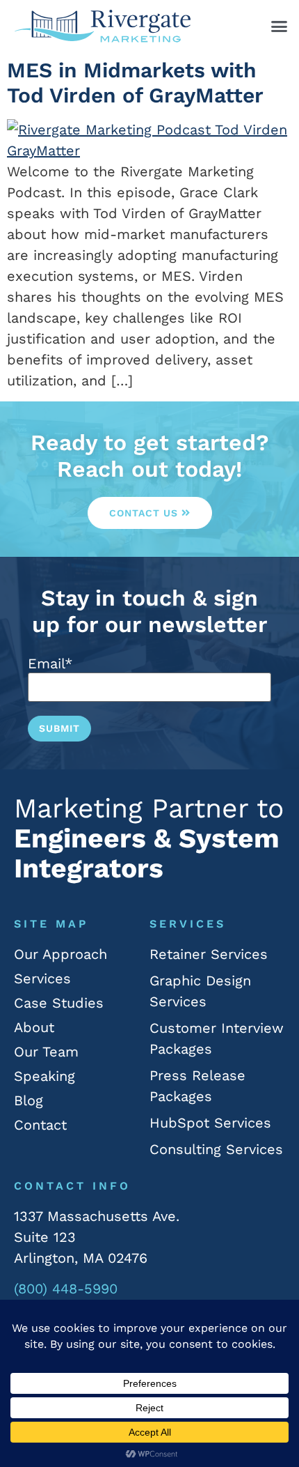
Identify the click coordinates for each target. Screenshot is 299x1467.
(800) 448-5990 (66, 1288)
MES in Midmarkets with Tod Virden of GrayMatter (135, 82)
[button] (279, 26)
